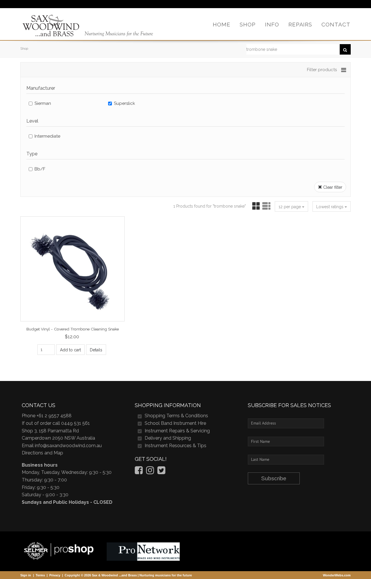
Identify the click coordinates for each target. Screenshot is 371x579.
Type (31, 154)
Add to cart (70, 350)
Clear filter (332, 187)
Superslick (124, 103)
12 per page (290, 206)
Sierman (42, 103)
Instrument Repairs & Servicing (177, 431)
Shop (24, 48)
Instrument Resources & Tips (175, 445)
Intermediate (47, 136)
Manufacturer (40, 88)
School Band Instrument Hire (175, 423)
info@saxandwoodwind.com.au (68, 445)
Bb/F (39, 169)
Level (32, 121)
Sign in (25, 575)
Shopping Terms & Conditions (176, 415)
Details (96, 350)
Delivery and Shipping (168, 438)
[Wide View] (265, 206)
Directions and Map (42, 453)
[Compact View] (255, 206)
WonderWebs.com (337, 575)
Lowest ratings (330, 206)
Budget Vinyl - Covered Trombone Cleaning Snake (72, 329)
